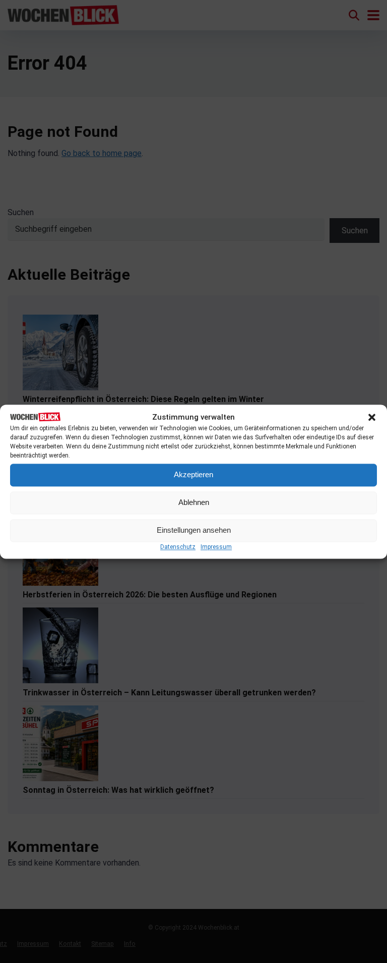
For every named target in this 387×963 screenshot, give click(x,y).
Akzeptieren (193, 475)
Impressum (216, 546)
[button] (372, 418)
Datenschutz (178, 546)
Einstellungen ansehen (194, 530)
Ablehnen (193, 502)
